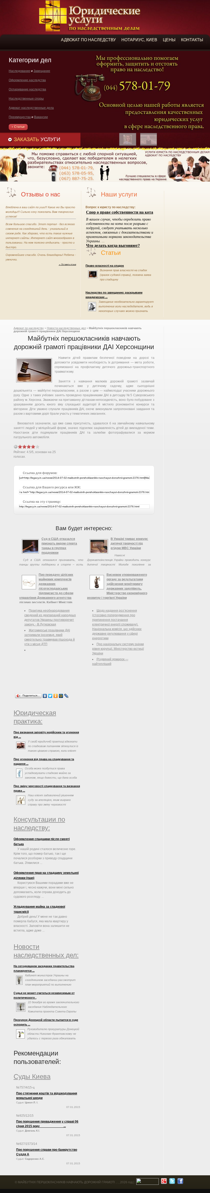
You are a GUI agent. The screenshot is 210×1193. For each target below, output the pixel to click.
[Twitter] (50, 696)
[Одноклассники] (55, 696)
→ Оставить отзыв (67, 264)
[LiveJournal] (66, 696)
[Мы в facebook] (179, 1182)
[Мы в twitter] (171, 1182)
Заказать (37, 139)
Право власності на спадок (105, 265)
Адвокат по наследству (29, 328)
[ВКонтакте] (45, 696)
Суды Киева (32, 1076)
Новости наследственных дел (66, 328)
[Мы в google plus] (163, 1182)
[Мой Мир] (61, 696)
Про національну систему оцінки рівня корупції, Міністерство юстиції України (118, 648)
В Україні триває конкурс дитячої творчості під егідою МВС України (129, 543)
